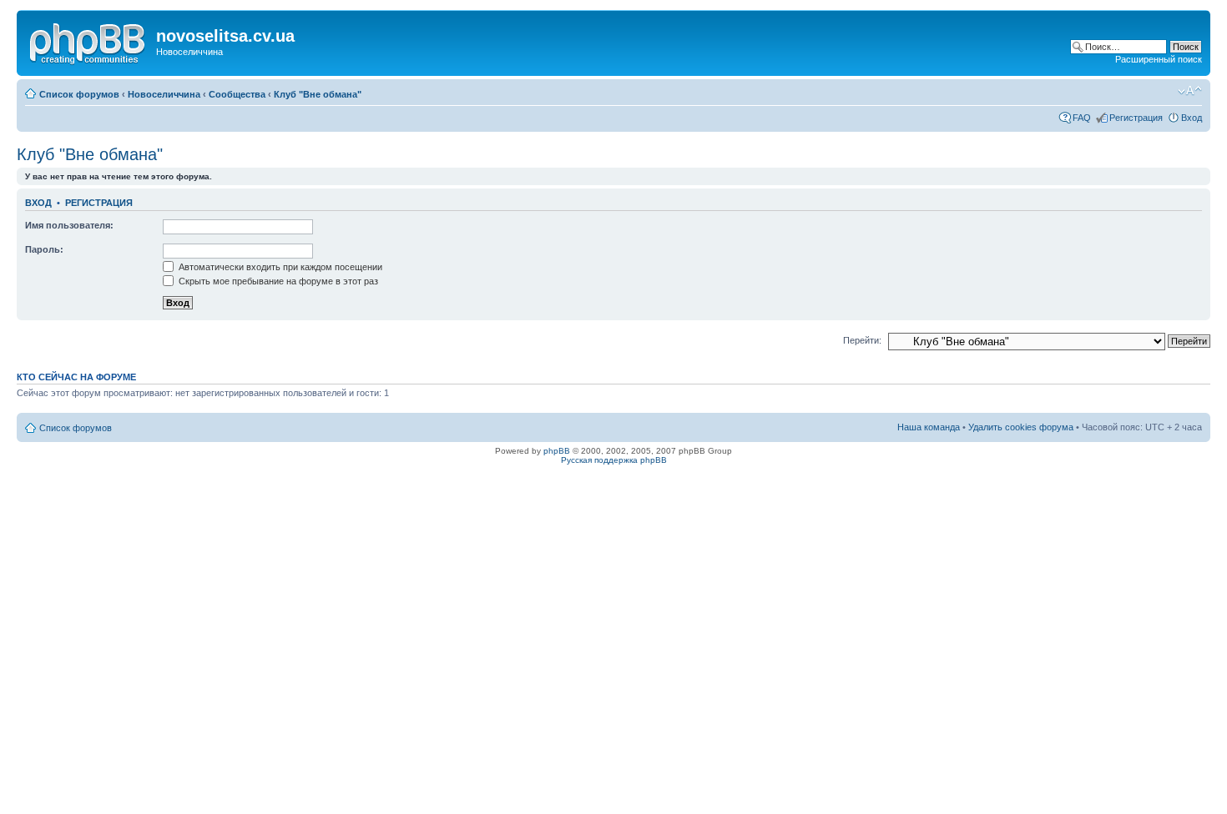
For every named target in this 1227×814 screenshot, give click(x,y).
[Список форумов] (88, 41)
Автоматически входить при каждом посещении (279, 267)
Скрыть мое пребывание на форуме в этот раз (277, 281)
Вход (1191, 118)
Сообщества (237, 94)
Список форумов (79, 94)
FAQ (1082, 118)
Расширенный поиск (1158, 59)
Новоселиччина (164, 94)
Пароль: (44, 249)
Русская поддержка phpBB (614, 460)
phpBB (556, 450)
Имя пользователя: (69, 225)
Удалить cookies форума (1020, 427)
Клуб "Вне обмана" (317, 94)
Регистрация (1136, 118)
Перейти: (862, 340)
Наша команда (928, 427)
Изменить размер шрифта (1190, 90)
